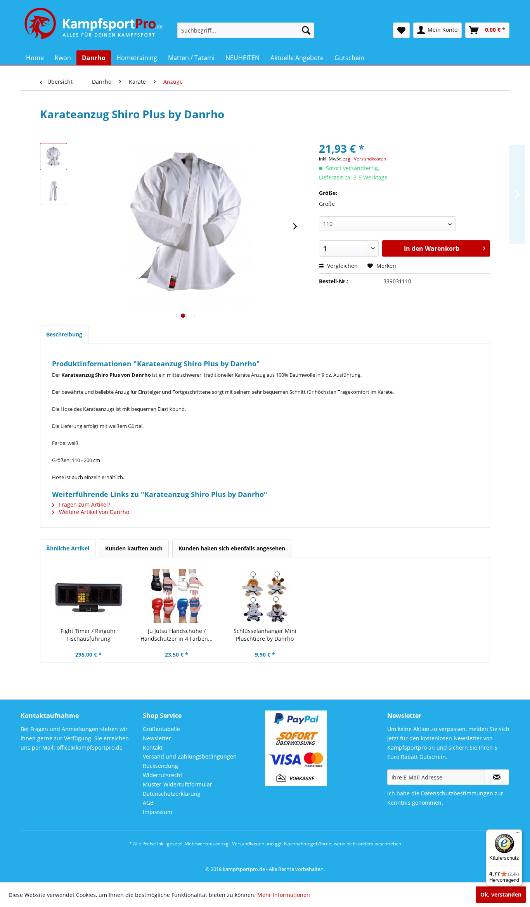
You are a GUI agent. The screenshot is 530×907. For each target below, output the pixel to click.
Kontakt (153, 747)
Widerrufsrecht (162, 775)
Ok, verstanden (500, 894)
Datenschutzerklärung (172, 793)
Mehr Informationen (283, 894)
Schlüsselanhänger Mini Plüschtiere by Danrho (265, 634)
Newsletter (157, 738)
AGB (148, 802)
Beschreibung (64, 334)
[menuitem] (245, 30)
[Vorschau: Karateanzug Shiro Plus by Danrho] (53, 156)
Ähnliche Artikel (67, 548)
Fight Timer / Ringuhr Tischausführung (88, 634)
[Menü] (517, 834)
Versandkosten (248, 843)
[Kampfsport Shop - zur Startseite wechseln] (60, 27)
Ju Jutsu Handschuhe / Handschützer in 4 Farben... (176, 634)
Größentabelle (161, 729)
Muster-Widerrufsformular (177, 784)
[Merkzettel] (401, 30)
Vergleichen (342, 265)
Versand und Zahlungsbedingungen (190, 756)
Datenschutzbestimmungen (457, 793)
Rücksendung (160, 765)
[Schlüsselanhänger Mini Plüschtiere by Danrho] (265, 596)
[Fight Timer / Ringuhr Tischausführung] (88, 596)
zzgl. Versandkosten (364, 158)
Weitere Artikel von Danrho (93, 512)
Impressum (157, 812)
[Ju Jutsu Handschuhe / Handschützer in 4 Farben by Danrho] (177, 596)
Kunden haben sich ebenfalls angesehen (231, 548)
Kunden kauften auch (134, 548)
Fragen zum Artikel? (83, 504)
